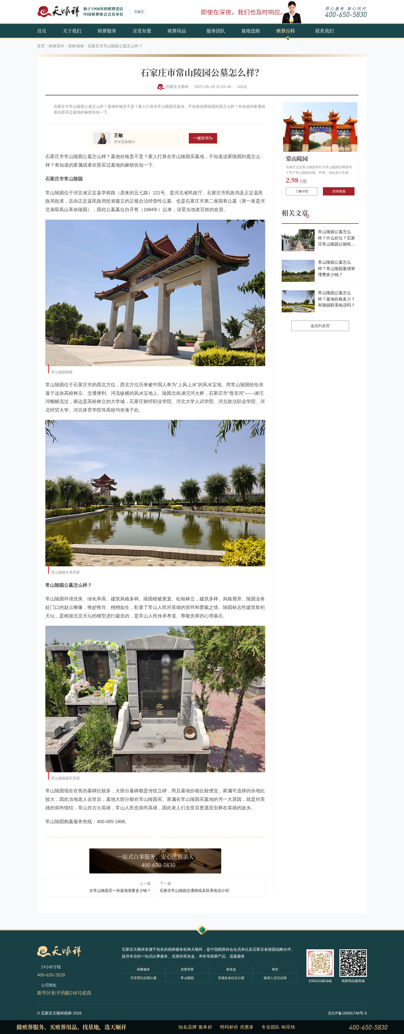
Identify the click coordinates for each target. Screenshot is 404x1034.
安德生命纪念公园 (231, 978)
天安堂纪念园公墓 (143, 978)
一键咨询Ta (203, 138)
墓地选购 (250, 30)
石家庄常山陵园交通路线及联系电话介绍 (194, 890)
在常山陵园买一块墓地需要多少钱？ (120, 890)
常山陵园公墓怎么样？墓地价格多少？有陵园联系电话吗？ (336, 298)
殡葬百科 (285, 30)
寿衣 (275, 969)
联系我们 (324, 30)
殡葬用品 (176, 30)
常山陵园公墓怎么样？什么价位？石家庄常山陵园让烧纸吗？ (336, 238)
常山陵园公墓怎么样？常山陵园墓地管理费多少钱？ (336, 268)
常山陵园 (297, 158)
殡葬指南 (76, 46)
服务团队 (215, 30)
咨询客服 (338, 191)
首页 (41, 30)
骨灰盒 (231, 969)
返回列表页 (320, 326)
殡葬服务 (107, 30)
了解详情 (301, 191)
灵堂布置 (141, 30)
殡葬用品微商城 (353, 981)
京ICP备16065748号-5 (347, 1013)
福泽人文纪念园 (275, 978)
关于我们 (72, 30)
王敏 (118, 135)
